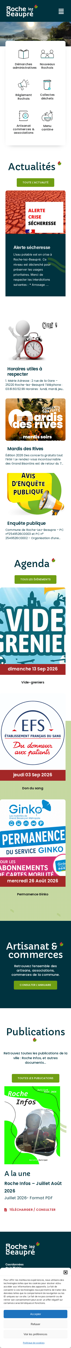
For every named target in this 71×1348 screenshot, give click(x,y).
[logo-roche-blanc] (22, 6)
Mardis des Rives (25, 449)
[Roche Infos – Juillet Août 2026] (32, 1088)
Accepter (35, 1314)
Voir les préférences (35, 1334)
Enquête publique (26, 523)
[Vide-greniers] (33, 590)
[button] (65, 1272)
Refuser (35, 1324)
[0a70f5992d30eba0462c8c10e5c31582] (35, 320)
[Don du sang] (33, 696)
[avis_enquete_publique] (35, 474)
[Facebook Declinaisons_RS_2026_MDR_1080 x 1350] (35, 400)
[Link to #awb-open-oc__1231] (61, 11)
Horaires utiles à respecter (24, 371)
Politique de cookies (33, 1342)
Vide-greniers (32, 682)
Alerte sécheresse (31, 247)
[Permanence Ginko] (33, 802)
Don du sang (32, 788)
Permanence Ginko (32, 894)
